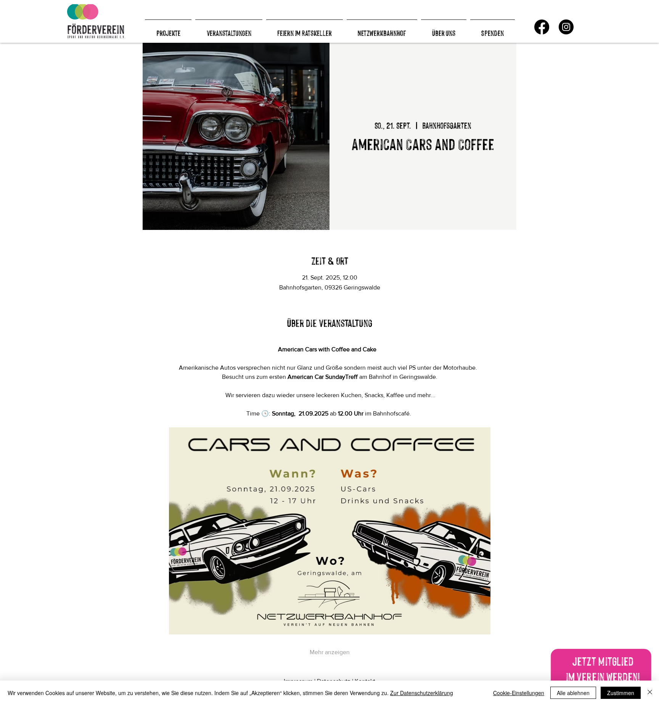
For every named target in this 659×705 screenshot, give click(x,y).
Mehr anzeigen (330, 652)
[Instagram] (566, 26)
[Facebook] (541, 26)
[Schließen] (649, 693)
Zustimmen (620, 693)
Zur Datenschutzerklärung (421, 693)
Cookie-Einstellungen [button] (518, 693)
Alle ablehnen (573, 693)
